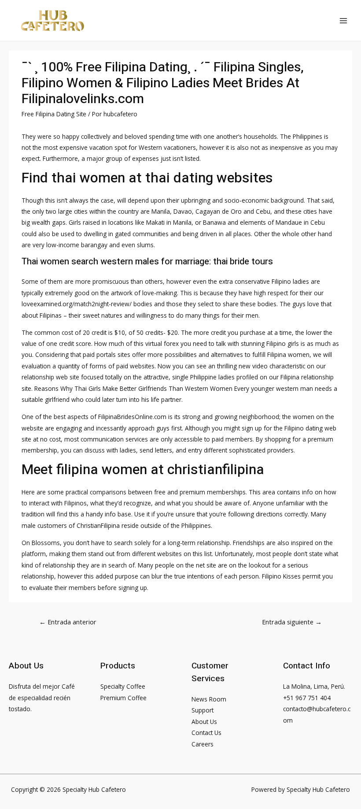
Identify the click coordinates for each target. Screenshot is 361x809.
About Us (204, 721)
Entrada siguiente (292, 621)
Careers (203, 744)
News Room (209, 699)
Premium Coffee (123, 698)
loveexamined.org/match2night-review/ (77, 304)
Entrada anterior (67, 621)
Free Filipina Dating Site (54, 114)
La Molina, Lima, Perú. (314, 686)
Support (203, 710)
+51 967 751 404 (307, 698)
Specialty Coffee (122, 686)
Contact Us (206, 732)
